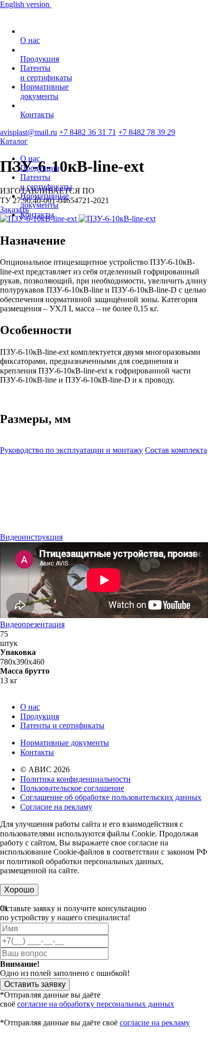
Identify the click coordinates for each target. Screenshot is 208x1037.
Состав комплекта (176, 450)
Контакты (37, 114)
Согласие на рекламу (56, 807)
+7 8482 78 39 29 (146, 132)
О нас (30, 40)
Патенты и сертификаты (62, 725)
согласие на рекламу (155, 1022)
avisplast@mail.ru (28, 132)
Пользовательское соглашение (72, 788)
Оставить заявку (35, 984)
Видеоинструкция (31, 537)
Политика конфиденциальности (75, 779)
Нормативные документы (64, 742)
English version (25, 4)
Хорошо (19, 889)
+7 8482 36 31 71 (87, 132)
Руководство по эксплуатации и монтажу (71, 450)
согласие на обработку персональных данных (95, 1004)
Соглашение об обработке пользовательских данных (110, 797)
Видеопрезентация (32, 624)
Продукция (39, 59)
